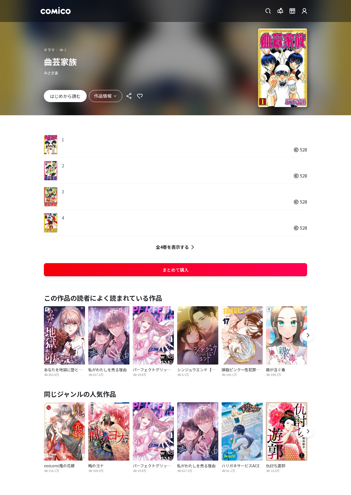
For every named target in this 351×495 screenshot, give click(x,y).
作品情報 (103, 95)
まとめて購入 (175, 269)
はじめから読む (65, 96)
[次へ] (308, 335)
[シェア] (128, 96)
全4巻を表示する (172, 247)
